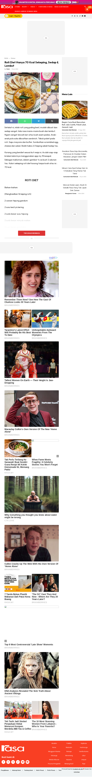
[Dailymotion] (85, 16)
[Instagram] (74, 16)
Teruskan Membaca (32, 233)
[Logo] (7, 6)
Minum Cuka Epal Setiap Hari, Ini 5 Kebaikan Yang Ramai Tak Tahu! (75, 171)
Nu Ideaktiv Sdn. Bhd (78, 769)
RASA (6, 58)
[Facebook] (72, 16)
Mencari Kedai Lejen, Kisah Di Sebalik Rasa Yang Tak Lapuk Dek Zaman (75, 187)
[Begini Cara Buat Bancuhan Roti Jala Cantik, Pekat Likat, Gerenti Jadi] (75, 110)
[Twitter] (77, 16)
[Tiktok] (80, 16)
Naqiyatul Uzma (70, 193)
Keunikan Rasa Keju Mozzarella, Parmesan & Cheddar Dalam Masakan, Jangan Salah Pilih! (74, 154)
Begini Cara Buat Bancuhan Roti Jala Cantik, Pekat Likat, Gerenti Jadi (74, 124)
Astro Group (77, 772)
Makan (13, 58)
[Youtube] (82, 16)
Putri (8, 69)
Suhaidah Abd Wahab (69, 130)
